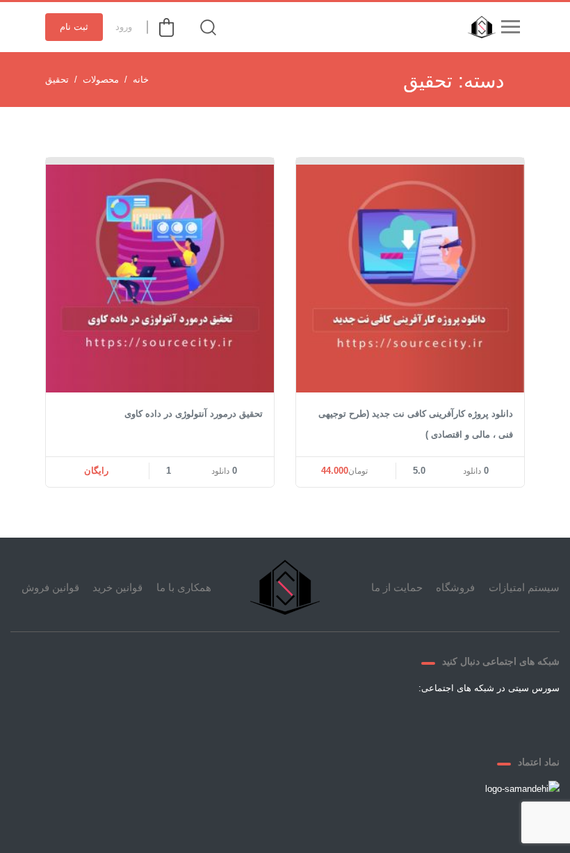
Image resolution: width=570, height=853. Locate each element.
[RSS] (377, 720)
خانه (141, 79)
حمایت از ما (397, 587)
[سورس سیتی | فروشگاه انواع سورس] (478, 27)
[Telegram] (444, 720)
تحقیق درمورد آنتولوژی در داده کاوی (193, 413)
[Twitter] (477, 720)
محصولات (101, 79)
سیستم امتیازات (524, 587)
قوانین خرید (117, 587)
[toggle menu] (510, 27)
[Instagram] (410, 720)
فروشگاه (455, 587)
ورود (123, 27)
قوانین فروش (50, 587)
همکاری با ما (183, 587)
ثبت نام (74, 27)
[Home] (285, 587)
